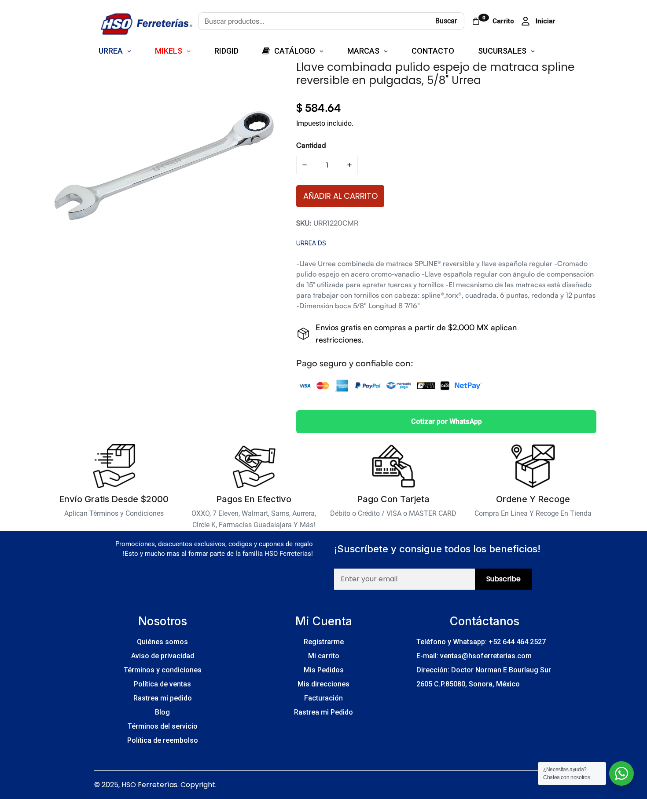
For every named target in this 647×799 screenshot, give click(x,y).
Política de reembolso (162, 740)
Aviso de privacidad (162, 656)
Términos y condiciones (163, 670)
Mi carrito (323, 656)
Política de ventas (162, 684)
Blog (162, 712)
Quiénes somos (162, 642)
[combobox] (313, 21)
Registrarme (324, 642)
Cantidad (311, 145)
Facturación (323, 698)
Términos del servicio (163, 726)
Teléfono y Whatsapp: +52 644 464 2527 (481, 642)
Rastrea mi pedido (162, 698)
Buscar (446, 21)
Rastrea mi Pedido (323, 712)
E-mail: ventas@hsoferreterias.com (474, 656)
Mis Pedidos (324, 670)
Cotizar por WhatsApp (446, 421)
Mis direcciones (323, 684)
